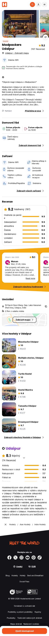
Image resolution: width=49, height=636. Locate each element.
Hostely (15, 575)
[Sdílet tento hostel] (45, 37)
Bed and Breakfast (35, 575)
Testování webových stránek (29, 618)
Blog (7, 575)
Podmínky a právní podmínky (20, 612)
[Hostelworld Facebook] (9, 558)
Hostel (5, 41)
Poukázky (11, 618)
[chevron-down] (24, 458)
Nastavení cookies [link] (31, 624)
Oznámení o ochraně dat (24, 606)
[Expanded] (6, 524)
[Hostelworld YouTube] (28, 558)
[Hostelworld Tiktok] (40, 558)
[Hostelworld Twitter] (15, 558)
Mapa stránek (16, 624)
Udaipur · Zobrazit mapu (17, 53)
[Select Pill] (32, 4)
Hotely (22, 575)
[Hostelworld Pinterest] (34, 558)
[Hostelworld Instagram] (21, 558)
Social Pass (24, 581)
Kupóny (38, 612)
